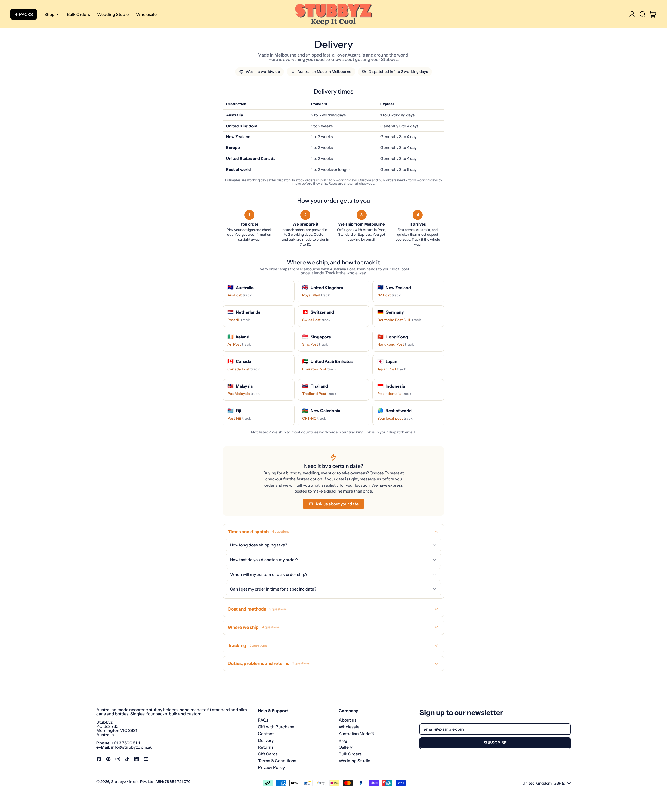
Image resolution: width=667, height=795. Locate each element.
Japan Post (391, 369)
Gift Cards (268, 753)
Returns (266, 747)
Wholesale (146, 14)
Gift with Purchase (276, 726)
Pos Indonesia (394, 393)
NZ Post (389, 295)
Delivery (266, 740)
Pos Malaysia (243, 393)
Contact (266, 733)
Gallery (345, 747)
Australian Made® (356, 733)
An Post (239, 344)
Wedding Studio (113, 14)
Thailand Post (319, 393)
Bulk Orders (78, 14)
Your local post (395, 418)
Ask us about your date (337, 503)
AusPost (239, 295)
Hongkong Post (395, 344)
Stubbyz (118, 781)
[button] (642, 14)
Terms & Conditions (277, 760)
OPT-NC (314, 418)
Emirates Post (319, 369)
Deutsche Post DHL (399, 320)
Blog (343, 740)
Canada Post (243, 369)
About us (347, 720)
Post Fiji (239, 418)
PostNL (238, 320)
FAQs (263, 720)
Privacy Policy (271, 767)
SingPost (315, 344)
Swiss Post (316, 320)
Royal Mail (316, 295)
